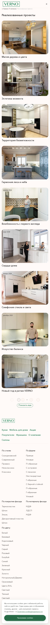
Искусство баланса (12, 349)
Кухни (5, 430)
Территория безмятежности (18, 140)
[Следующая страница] (38, 399)
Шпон (4, 510)
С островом (31, 467)
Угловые (29, 459)
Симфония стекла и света (16, 307)
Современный (8, 459)
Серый (5, 549)
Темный (5, 594)
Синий (5, 561)
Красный (6, 569)
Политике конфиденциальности (30, 611)
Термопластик (8, 506)
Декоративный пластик (13, 518)
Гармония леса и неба (14, 182)
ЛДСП (29, 510)
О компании (34, 435)
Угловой (29, 496)
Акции (33, 430)
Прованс (6, 463)
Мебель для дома (18, 430)
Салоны (6, 440)
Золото (5, 573)
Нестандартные (33, 476)
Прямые (29, 455)
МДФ (28, 506)
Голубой (5, 557)
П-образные (31, 463)
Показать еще (24, 405)
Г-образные (31, 480)
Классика (6, 472)
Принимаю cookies (25, 618)
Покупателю (8, 435)
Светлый (6, 590)
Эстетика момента (12, 98)
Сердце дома (9, 265)
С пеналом (31, 472)
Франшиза (21, 435)
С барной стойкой (34, 484)
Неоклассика (8, 467)
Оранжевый (7, 581)
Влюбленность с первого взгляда (21, 223)
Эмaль (5, 514)
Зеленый (6, 565)
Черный (5, 545)
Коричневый (7, 541)
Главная (5, 9)
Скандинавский (9, 455)
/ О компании (12, 9)
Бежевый (6, 536)
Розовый (6, 553)
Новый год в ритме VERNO (17, 390)
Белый (5, 532)
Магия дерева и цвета (14, 56)
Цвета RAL (7, 585)
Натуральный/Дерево (12, 577)
